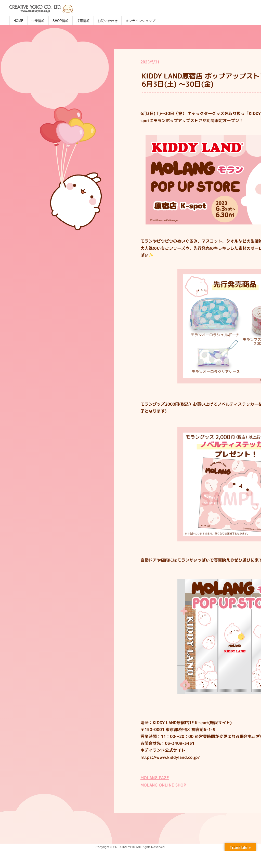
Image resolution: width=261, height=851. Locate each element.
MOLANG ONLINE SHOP (163, 785)
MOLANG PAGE (154, 777)
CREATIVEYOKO (125, 847)
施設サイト (220, 722)
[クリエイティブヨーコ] (73, 6)
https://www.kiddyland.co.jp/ (170, 757)
